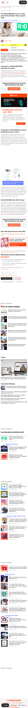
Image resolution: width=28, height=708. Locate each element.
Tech (3, 10)
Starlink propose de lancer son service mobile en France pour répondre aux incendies (13, 399)
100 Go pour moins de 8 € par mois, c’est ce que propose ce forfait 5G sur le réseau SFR (17, 339)
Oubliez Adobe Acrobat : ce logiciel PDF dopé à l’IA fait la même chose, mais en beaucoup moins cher (13, 378)
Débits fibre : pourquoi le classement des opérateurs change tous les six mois (14, 392)
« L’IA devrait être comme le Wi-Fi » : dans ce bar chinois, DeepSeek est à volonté (18, 586)
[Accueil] (3, 2)
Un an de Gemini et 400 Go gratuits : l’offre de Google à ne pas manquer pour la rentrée (17, 486)
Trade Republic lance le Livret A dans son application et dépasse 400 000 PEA (17, 510)
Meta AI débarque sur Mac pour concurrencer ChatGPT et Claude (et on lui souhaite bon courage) (18, 494)
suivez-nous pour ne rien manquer (9, 252)
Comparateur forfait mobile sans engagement (17, 244)
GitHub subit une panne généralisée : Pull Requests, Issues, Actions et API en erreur (17, 620)
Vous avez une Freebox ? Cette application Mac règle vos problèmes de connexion (14, 402)
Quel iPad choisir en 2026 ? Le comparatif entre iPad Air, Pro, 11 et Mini (17, 635)
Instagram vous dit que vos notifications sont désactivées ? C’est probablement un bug (17, 502)
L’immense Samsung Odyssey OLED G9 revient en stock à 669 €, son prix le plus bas (18, 448)
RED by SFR (20, 281)
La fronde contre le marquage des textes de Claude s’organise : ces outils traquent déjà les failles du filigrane (17, 609)
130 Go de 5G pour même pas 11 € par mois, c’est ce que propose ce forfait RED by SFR (17, 325)
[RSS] (18, 703)
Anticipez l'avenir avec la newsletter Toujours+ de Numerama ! (17, 310)
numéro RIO (8, 214)
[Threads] (22, 703)
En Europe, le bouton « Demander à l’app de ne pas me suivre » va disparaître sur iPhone (18, 643)
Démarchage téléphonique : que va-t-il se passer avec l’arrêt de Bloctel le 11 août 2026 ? (13, 395)
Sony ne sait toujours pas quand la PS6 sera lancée (18, 578)
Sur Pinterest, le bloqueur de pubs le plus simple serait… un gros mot (18, 601)
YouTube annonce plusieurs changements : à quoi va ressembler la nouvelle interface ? (18, 456)
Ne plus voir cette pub (6, 303)
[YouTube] (5, 703)
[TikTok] (7, 703)
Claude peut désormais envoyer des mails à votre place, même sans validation (18, 528)
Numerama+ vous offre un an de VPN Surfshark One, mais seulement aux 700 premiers (13, 260)
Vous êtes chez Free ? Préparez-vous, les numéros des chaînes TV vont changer (16, 387)
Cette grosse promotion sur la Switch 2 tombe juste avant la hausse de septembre (16, 536)
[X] (10, 703)
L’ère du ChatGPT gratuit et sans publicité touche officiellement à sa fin (18, 594)
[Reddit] (16, 703)
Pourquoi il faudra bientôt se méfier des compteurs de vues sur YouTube (18, 567)
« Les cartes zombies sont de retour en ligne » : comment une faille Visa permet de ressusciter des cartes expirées (18, 520)
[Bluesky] (20, 703)
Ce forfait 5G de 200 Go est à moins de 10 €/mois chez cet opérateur (17, 345)
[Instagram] (12, 703)
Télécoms (9, 10)
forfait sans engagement (8, 281)
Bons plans (5, 257)
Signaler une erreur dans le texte (9, 275)
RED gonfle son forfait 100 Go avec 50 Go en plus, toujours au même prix (17, 331)
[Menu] (7, 2)
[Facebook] (14, 703)
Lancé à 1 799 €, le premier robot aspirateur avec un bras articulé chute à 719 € (14, 264)
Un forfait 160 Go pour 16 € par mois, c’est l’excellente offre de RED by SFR (17, 317)
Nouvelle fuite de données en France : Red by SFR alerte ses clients (16, 438)
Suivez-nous (4, 50)
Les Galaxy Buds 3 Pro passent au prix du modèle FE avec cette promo (18, 627)
